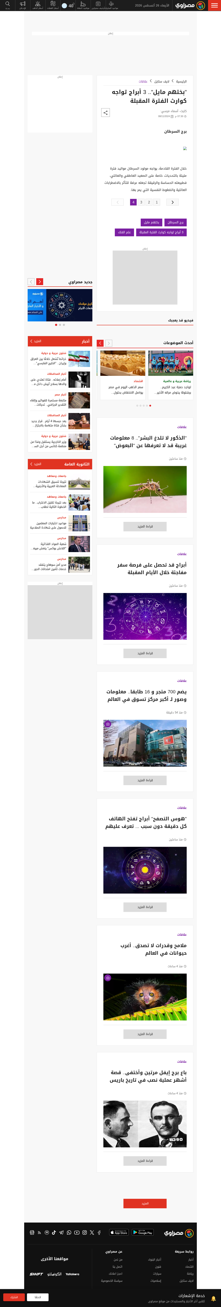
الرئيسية (181, 81)
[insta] (84, 1233)
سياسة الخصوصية (111, 1280)
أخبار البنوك (154, 1259)
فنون (158, 1266)
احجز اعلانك (115, 1273)
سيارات (157, 1273)
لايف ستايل (161, 81)
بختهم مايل (151, 222)
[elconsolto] (54, 1274)
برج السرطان (175, 222)
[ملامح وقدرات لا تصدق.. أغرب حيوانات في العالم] (145, 999)
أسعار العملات (53, 8)
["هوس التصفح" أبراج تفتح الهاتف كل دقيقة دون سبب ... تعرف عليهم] (145, 872)
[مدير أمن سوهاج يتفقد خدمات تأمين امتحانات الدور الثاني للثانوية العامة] (79, 565)
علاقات (143, 81)
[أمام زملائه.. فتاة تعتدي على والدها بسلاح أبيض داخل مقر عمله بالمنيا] (79, 380)
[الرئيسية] (190, 5)
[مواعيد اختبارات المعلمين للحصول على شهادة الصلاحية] (79, 523)
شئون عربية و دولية (53, 353)
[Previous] (108, 343)
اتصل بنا (117, 1266)
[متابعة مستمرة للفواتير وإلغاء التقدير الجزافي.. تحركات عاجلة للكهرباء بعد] (79, 400)
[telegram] (61, 1233)
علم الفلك (124, 232)
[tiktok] (54, 1233)
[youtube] (76, 1233)
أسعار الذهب (37, 8)
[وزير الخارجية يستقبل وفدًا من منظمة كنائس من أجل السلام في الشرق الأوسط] (79, 442)
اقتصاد (189, 1266)
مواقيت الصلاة (83, 8)
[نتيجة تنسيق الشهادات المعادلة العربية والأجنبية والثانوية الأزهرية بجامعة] (79, 482)
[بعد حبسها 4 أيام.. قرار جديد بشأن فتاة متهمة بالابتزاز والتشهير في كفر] (79, 421)
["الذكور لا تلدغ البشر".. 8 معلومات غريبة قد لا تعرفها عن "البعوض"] (145, 491)
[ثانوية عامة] (60, 305)
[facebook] (99, 1233)
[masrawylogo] (181, 1234)
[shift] (36, 1274)
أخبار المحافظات (56, 374)
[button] (214, 5)
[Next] (100, 343)
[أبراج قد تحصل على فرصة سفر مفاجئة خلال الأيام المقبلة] (145, 618)
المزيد (145, 1203)
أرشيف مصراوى (98, 8)
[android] (143, 1232)
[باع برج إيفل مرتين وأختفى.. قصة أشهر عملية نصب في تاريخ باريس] (145, 1126)
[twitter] (92, 1233)
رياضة (190, 1273)
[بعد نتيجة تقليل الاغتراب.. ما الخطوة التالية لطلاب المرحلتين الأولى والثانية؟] (79, 502)
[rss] (39, 1233)
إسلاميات (155, 1280)
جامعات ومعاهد (56, 476)
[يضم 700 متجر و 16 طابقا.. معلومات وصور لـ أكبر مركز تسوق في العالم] (145, 745)
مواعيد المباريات (111, 8)
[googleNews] (32, 1233)
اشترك (14, 1297)
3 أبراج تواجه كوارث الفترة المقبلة (161, 232)
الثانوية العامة (77, 464)
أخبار (86, 341)
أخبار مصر (60, 394)
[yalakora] (72, 1274)
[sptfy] (47, 1233)
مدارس (61, 517)
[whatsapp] (69, 1233)
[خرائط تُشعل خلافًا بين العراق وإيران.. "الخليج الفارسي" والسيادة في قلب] (79, 359)
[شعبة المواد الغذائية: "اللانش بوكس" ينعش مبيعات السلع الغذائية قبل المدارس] (79, 544)
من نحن (118, 1259)
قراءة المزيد (145, 526)
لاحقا (38, 1297)
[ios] (119, 1232)
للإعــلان (22, 8)
